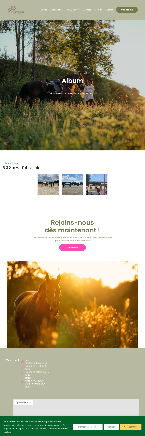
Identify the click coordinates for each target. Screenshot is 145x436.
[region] (72, 426)
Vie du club (72, 9)
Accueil (44, 9)
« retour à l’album (10, 162)
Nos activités (57, 9)
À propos (87, 9)
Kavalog (109, 9)
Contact (98, 9)
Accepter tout (130, 427)
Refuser (111, 427)
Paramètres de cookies (87, 427)
